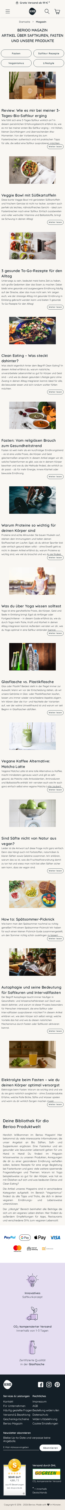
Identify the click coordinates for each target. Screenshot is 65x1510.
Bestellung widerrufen (45, 1410)
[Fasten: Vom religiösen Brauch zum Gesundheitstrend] (32, 418)
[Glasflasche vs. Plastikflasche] (32, 659)
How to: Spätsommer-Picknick (27, 919)
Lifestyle (48, 63)
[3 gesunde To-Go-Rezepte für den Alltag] (32, 248)
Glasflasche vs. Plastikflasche (27, 681)
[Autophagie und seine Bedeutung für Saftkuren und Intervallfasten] (32, 964)
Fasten (16, 53)
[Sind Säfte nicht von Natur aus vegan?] (32, 816)
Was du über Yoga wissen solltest (31, 606)
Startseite (24, 21)
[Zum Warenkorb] (57, 11)
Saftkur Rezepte (48, 53)
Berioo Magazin (13, 1423)
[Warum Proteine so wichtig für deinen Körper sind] (32, 502)
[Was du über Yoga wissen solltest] (32, 583)
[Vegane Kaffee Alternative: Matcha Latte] (32, 738)
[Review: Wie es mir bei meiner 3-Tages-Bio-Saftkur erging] (32, 88)
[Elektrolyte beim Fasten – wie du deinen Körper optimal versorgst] (32, 1057)
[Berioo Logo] (32, 14)
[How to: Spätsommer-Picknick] (32, 897)
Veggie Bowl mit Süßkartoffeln (28, 195)
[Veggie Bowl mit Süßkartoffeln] (32, 172)
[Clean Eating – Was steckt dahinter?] (32, 333)
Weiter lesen (55, 146)
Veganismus (16, 63)
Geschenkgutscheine (16, 1419)
